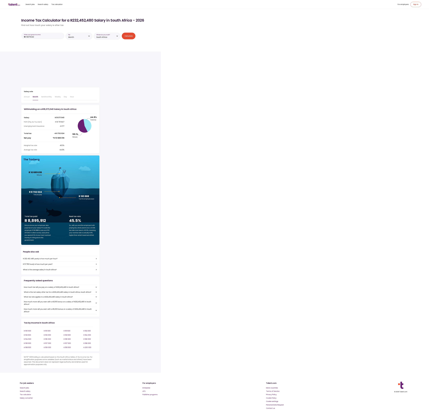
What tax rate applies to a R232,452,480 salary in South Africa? (48, 297)
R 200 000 (87, 347)
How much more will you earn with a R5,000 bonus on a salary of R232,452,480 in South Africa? (58, 310)
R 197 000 (47, 343)
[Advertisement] (60, 70)
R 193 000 (47, 335)
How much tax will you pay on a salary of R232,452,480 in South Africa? (51, 287)
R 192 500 (27, 335)
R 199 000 (47, 347)
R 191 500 (67, 331)
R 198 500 (27, 347)
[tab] (27, 98)
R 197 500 (67, 343)
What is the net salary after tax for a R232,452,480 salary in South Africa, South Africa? (57, 292)
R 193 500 (67, 335)
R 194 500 (27, 339)
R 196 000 (87, 339)
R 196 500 (27, 343)
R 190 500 (27, 331)
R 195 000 (47, 339)
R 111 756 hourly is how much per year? (38, 264)
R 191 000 (47, 331)
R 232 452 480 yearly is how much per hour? (40, 259)
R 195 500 (67, 339)
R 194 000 (87, 335)
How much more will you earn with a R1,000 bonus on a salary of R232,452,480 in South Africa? (57, 303)
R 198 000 (87, 343)
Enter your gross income (32, 35)
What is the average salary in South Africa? (40, 270)
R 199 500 (67, 347)
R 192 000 (87, 331)
